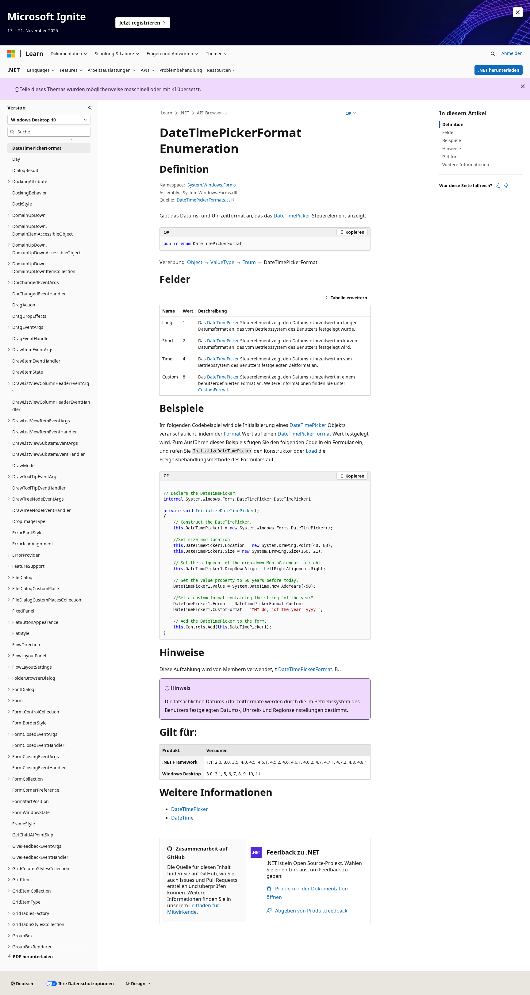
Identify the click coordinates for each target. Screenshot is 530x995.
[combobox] (48, 120)
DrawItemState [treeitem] (27, 372)
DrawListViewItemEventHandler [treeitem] (44, 432)
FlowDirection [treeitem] (26, 644)
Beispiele (451, 140)
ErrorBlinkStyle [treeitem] (27, 533)
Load (311, 451)
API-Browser (209, 113)
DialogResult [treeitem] (25, 170)
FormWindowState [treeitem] (31, 812)
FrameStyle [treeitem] (23, 824)
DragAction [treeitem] (23, 305)
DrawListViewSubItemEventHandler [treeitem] (48, 454)
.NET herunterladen (498, 70)
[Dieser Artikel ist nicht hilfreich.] (505, 185)
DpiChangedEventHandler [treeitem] (39, 294)
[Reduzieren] (90, 108)
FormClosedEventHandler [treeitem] (38, 745)
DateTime (182, 817)
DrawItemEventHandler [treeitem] (36, 361)
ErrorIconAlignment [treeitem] (32, 544)
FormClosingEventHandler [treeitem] (39, 767)
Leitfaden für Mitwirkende (193, 908)
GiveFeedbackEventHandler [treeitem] (40, 857)
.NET (184, 113)
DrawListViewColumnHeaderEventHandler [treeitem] (51, 406)
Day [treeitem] (16, 159)
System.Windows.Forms (211, 185)
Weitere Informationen (465, 164)
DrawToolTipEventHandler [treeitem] (39, 488)
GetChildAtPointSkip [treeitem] (32, 835)
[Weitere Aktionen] (365, 113)
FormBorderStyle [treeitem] (29, 723)
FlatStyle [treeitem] (20, 633)
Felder (448, 132)
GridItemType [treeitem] (26, 902)
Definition (452, 124)
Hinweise (451, 149)
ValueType (222, 262)
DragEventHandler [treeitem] (31, 338)
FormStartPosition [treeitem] (30, 801)
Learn (166, 113)
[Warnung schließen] (518, 12)
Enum (249, 262)
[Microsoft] (11, 54)
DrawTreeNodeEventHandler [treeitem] (41, 510)
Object (194, 262)
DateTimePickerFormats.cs (204, 200)
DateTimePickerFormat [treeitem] (36, 148)
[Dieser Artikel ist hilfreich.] (498, 185)
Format (232, 433)
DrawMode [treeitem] (23, 465)
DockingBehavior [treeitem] (29, 193)
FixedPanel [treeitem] (23, 611)
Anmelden (512, 53)
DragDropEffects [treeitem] (29, 316)
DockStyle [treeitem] (22, 204)
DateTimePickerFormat (304, 433)
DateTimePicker (292, 215)
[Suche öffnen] (493, 53)
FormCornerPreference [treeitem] (35, 790)
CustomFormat (213, 390)
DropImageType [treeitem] (28, 521)
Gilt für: (450, 156)
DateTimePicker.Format (305, 669)
